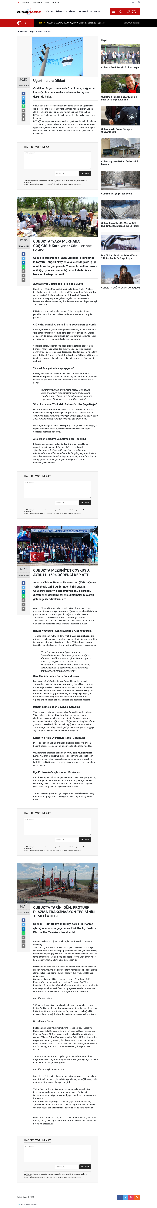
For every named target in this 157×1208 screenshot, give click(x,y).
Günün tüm (132, 23)
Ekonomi (83, 11)
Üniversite (61, 11)
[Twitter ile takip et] (125, 1197)
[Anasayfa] (18, 2)
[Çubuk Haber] (29, 11)
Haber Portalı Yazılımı (29, 1204)
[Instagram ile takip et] (131, 1197)
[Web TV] (133, 2)
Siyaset (73, 11)
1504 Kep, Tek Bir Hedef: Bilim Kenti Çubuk (64, 23)
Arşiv (47, 2)
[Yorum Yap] (23, 119)
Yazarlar (95, 11)
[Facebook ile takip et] (120, 1197)
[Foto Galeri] (138, 2)
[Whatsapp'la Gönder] (23, 106)
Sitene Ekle (55, 2)
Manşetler (26, 2)
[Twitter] (23, 98)
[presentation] (25, 23)
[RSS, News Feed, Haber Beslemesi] (137, 1197)
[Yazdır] (23, 115)
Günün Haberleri (37, 2)
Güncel (49, 11)
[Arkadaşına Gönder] (23, 110)
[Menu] (113, 12)
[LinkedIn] (23, 102)
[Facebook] (23, 93)
